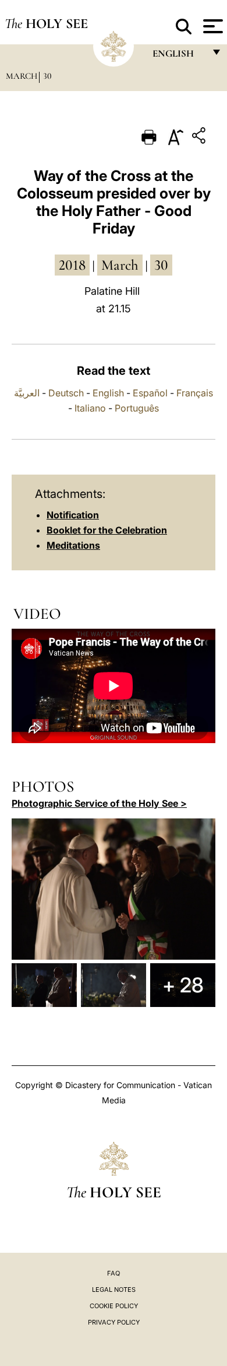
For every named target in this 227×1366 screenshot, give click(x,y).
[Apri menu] (211, 26)
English (108, 393)
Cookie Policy (114, 1306)
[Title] (200, 137)
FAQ (113, 1273)
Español (150, 393)
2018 (72, 265)
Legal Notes (114, 1289)
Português (137, 408)
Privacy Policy (114, 1322)
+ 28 (183, 985)
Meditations (73, 545)
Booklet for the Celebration (107, 530)
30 (47, 76)
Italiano (90, 408)
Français (194, 393)
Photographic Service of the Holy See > (99, 803)
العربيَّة (27, 393)
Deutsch (66, 393)
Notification (73, 515)
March (21, 76)
